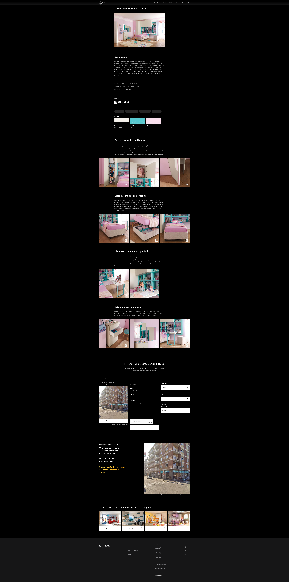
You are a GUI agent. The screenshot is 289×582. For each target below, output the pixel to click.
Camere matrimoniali (132, 550)
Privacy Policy (158, 575)
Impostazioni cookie (159, 571)
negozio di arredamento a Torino (142, 368)
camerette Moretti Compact (135, 507)
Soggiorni (171, 2)
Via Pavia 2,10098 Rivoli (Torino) (160, 553)
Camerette (155, 2)
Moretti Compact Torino (160, 568)
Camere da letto (163, 2)
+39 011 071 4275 (159, 557)
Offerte (182, 2)
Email (131, 388)
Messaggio (132, 400)
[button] (113, 421)
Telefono (132, 394)
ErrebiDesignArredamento (158, 548)
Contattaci (157, 561)
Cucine (176, 2)
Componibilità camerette (161, 564)
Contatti (188, 2)
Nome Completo (134, 382)
